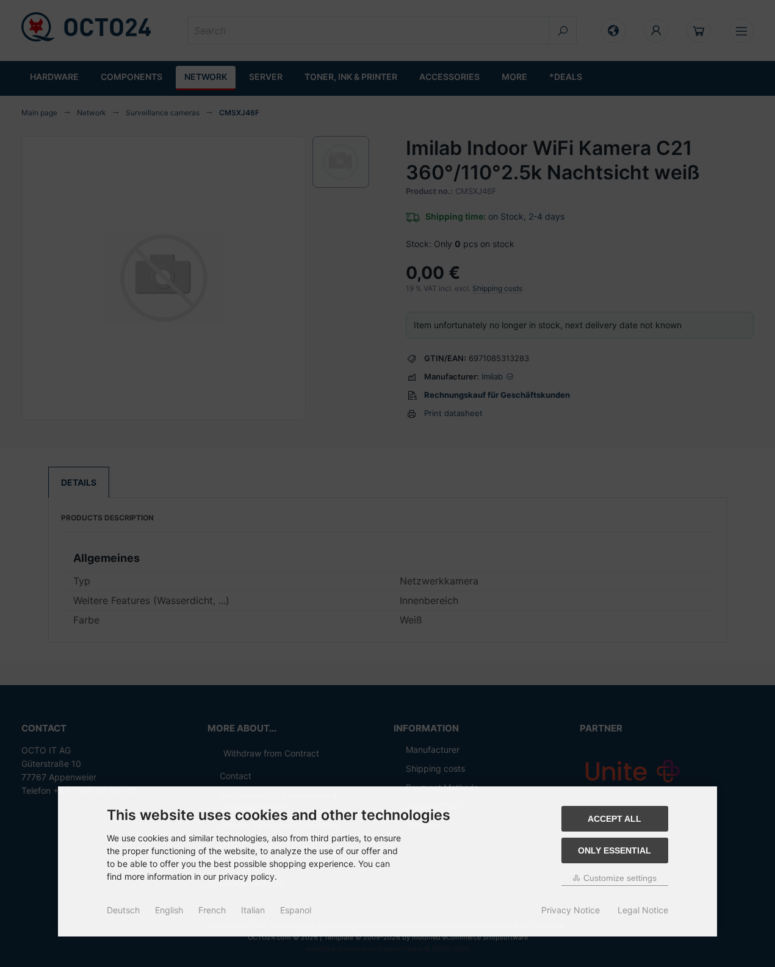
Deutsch (123, 910)
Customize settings (619, 878)
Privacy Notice (570, 910)
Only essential (614, 850)
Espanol (295, 910)
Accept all (614, 819)
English (169, 910)
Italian (253, 910)
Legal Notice (643, 910)
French (212, 910)
